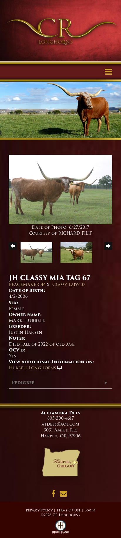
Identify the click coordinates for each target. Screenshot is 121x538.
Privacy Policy (39, 510)
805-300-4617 (60, 418)
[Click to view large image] (60, 189)
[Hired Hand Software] (60, 529)
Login (89, 510)
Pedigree (23, 382)
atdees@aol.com (60, 424)
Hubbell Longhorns (32, 367)
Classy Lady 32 (68, 284)
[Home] (61, 464)
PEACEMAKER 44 (27, 284)
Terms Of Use (68, 510)
